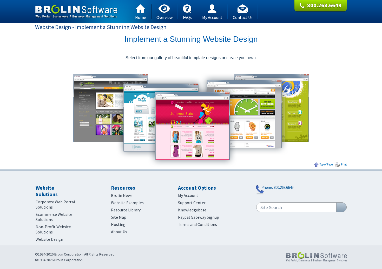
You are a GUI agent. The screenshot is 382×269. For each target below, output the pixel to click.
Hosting (118, 224)
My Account (212, 17)
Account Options (197, 187)
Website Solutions (47, 190)
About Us (119, 231)
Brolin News (122, 195)
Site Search (271, 207)
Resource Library (126, 209)
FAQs (187, 17)
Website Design (49, 239)
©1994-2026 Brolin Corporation (59, 260)
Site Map (118, 217)
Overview (164, 17)
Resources (123, 187)
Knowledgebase (192, 209)
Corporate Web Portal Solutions (55, 204)
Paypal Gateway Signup (198, 217)
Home (140, 17)
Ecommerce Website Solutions (54, 217)
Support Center (192, 202)
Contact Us (243, 17)
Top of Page (326, 164)
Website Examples (127, 202)
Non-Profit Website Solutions (53, 229)
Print (344, 164)
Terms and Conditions (197, 224)
